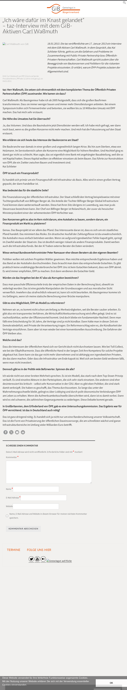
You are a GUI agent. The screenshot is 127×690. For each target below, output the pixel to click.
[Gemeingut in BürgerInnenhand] (63, 9)
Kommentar (12, 457)
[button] (2, 688)
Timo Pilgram (13, 33)
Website (9, 506)
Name (9, 488)
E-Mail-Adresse (13, 497)
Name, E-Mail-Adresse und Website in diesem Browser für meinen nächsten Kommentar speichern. (48, 515)
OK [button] (111, 683)
